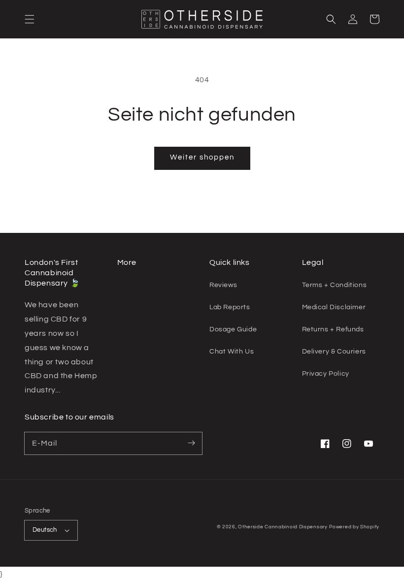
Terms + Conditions (334, 285)
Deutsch (45, 529)
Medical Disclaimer (334, 307)
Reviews (223, 285)
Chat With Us (231, 351)
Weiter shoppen (202, 157)
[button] (29, 19)
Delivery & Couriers (334, 351)
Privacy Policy (325, 373)
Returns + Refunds (333, 329)
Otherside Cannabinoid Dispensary (282, 526)
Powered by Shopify (354, 526)
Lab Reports (229, 307)
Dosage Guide (233, 329)
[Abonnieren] (191, 443)
